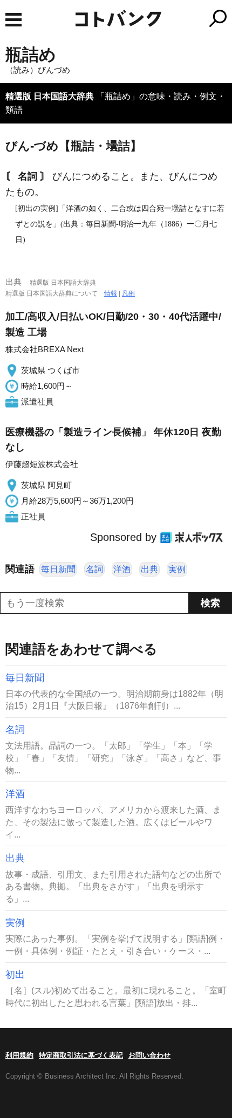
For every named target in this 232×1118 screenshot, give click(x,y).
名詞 (94, 569)
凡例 (128, 293)
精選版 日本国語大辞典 (49, 96)
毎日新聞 (58, 569)
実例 (177, 569)
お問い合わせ (149, 1055)
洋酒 (122, 569)
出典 (149, 569)
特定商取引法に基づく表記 (81, 1055)
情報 (110, 293)
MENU (13, 20)
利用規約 (19, 1055)
